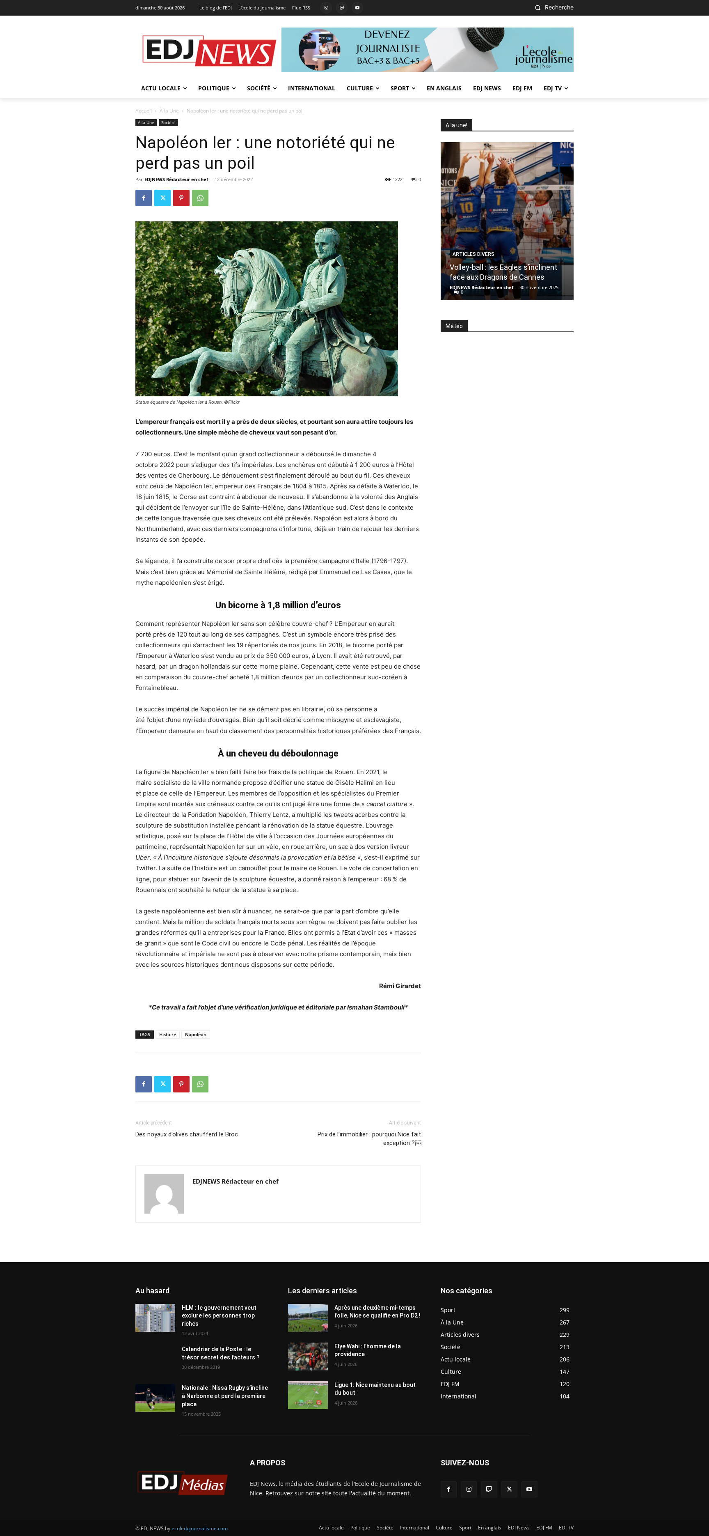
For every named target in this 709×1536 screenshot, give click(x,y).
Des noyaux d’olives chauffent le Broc (186, 1134)
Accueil (143, 110)
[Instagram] (326, 8)
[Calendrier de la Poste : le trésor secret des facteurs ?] (155, 1359)
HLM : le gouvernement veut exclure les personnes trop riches (219, 1315)
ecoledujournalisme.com (200, 1528)
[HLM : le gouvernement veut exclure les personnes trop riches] (155, 1318)
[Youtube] (357, 8)
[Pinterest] (181, 198)
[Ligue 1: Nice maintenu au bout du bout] (308, 1395)
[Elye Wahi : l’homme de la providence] (308, 1356)
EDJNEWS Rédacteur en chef (176, 179)
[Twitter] (162, 198)
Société (168, 122)
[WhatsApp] (200, 198)
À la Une (169, 110)
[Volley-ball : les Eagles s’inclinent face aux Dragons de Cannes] (507, 221)
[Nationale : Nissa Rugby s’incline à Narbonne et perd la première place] (155, 1398)
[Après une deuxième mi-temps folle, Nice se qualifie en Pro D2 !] (308, 1318)
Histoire (167, 1034)
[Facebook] (143, 198)
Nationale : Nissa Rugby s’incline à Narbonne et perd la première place (225, 1395)
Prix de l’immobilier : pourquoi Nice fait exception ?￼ (369, 1139)
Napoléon (195, 1034)
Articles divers (473, 254)
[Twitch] (342, 8)
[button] (552, 7)
